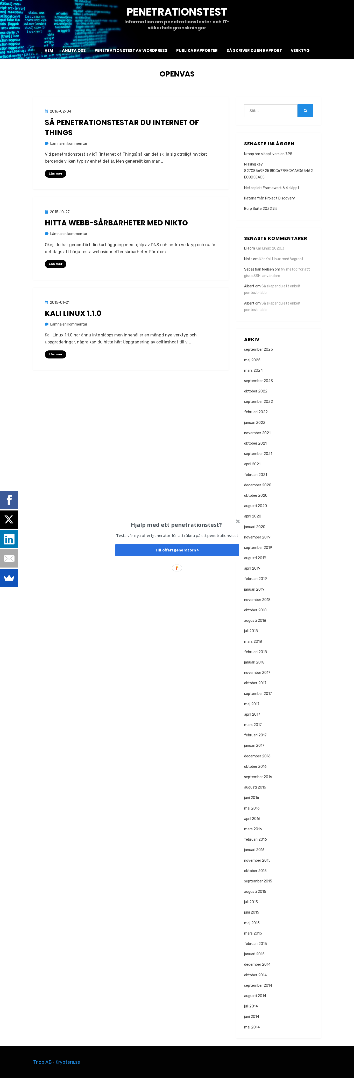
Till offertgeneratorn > (177, 550)
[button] (176, 524)
